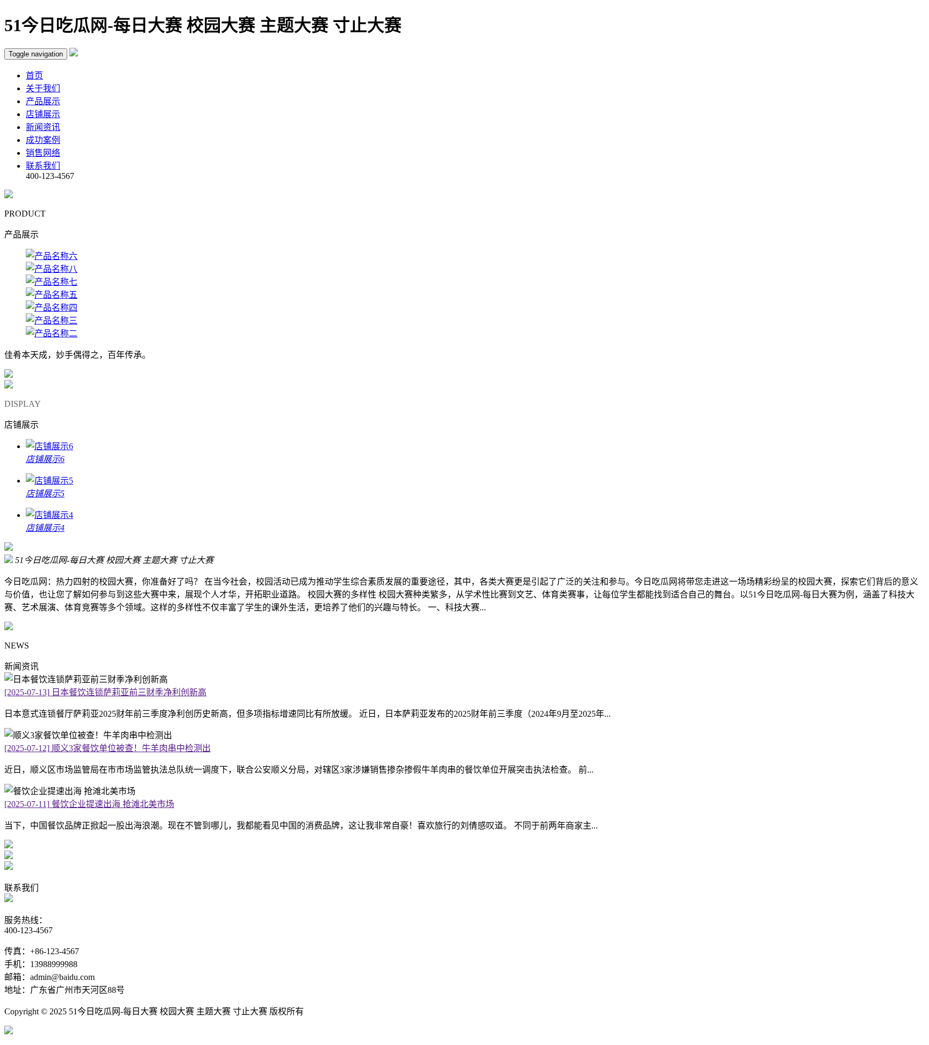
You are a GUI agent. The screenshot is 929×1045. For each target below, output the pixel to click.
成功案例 (43, 140)
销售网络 (43, 152)
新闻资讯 (43, 127)
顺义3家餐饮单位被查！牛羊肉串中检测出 (107, 748)
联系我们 (43, 165)
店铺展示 (43, 114)
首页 (34, 75)
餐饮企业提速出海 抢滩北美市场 (89, 804)
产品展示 (43, 101)
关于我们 (43, 88)
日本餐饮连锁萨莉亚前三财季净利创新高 (105, 692)
